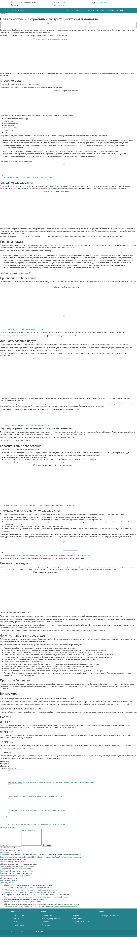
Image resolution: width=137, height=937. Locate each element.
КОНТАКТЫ (120, 10)
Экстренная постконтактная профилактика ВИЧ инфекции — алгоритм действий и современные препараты (40, 857)
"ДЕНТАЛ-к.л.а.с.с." (18, 10)
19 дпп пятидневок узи (8, 880)
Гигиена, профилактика (51, 919)
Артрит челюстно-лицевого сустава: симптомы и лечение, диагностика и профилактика (36, 897)
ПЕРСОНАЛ (100, 10)
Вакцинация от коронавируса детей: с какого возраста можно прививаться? (36, 796)
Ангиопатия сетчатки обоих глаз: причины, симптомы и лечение (27, 887)
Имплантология (77, 919)
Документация (18, 915)
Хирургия (75, 915)
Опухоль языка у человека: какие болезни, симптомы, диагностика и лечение (36, 810)
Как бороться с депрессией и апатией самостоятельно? (24, 329)
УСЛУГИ (91, 10)
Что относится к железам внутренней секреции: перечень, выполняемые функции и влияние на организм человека (47, 555)
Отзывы (16, 922)
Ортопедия (46, 925)
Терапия (45, 922)
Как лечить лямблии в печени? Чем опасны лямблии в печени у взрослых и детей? (38, 824)
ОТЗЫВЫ (110, 10)
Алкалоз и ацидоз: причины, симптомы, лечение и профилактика (28, 425)
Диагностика (47, 915)
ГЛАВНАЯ (69, 10)
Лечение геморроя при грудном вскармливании (17, 866)
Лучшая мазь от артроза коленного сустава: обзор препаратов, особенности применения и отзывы (41, 906)
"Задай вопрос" (18, 925)
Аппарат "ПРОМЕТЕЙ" (80, 922)
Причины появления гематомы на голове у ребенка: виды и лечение (29, 892)
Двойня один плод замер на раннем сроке (15, 876)
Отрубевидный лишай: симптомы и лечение (16, 871)
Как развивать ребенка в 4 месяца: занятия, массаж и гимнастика (28, 177)
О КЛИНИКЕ (80, 10)
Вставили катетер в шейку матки (12, 861)
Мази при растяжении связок (11, 852)
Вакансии (16, 919)
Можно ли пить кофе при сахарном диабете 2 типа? (23, 901)
